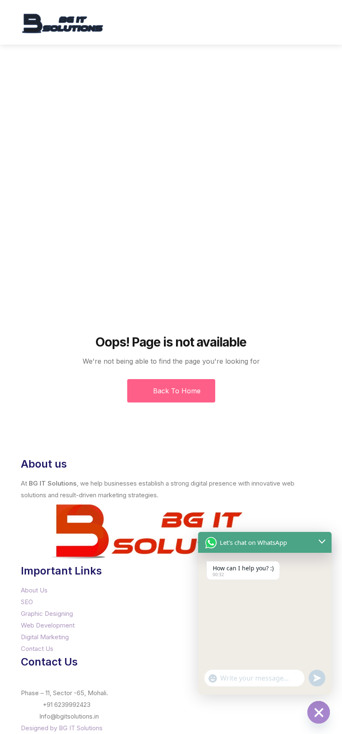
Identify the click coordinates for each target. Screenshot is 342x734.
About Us (34, 590)
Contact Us (37, 649)
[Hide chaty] (318, 712)
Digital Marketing (45, 637)
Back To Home (176, 391)
